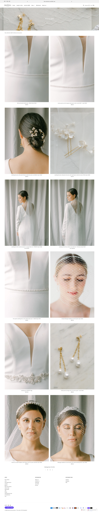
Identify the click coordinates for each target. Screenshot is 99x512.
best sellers (7, 479)
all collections (7, 494)
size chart (37, 483)
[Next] (71, 1)
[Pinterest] (5, 1)
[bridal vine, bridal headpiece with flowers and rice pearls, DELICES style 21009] (27, 428)
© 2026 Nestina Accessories (10, 510)
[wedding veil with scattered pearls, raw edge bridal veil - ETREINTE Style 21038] (27, 212)
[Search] (83, 5)
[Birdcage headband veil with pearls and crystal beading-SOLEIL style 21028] (72, 428)
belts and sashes (8, 486)
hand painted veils (8, 493)
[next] (52, 470)
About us (44, 5)
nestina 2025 (27, 5)
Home (14, 5)
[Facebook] (4, 1)
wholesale (37, 482)
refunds (67, 479)
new (5, 496)
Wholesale (38, 5)
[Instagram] (7, 1)
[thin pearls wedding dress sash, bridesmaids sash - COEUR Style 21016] (27, 284)
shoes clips (7, 487)
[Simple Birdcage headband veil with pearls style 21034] (72, 284)
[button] (84, 510)
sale (5, 490)
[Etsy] (9, 1)
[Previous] (27, 1)
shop (32, 5)
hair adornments (8, 482)
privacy (36, 485)
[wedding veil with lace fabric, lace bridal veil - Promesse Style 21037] (72, 212)
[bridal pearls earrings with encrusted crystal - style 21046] (72, 356)
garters (6, 485)
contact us (37, 481)
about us (37, 479)
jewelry (6, 483)
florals (6, 492)
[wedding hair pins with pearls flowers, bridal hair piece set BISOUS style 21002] (27, 141)
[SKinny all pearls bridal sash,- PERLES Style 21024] (27, 69)
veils (6, 481)
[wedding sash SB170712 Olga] (27, 356)
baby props (7, 489)
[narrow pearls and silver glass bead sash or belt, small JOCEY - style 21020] (72, 69)
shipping (67, 481)
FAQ (66, 482)
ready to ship (19, 5)
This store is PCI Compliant (21, 510)
